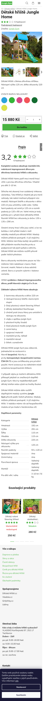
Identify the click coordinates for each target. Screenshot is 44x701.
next (41, 507)
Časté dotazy (8, 562)
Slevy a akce (8, 558)
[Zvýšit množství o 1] (39, 119)
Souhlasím (21, 695)
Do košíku (22, 127)
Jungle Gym (14, 28)
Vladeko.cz (7, 597)
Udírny (5, 604)
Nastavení (21, 687)
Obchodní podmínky (11, 580)
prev (3, 507)
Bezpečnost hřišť (10, 566)
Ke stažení (7, 577)
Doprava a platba (10, 554)
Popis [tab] (22, 147)
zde (16, 681)
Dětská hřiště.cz (9, 593)
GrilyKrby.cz (7, 601)
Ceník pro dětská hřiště (12, 569)
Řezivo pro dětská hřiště (13, 573)
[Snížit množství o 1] (27, 119)
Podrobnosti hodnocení (11, 25)
